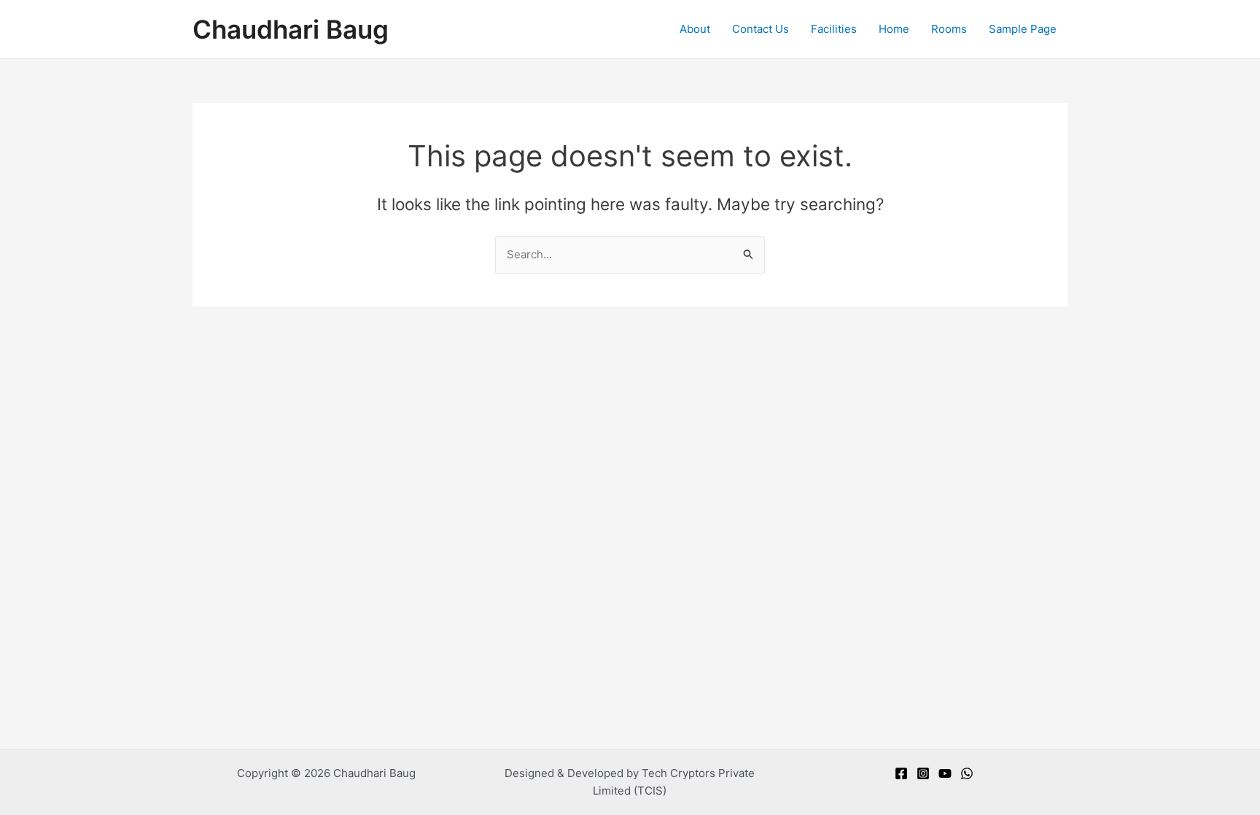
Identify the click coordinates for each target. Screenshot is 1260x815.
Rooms (949, 29)
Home (894, 29)
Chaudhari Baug (290, 29)
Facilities (834, 29)
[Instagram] (923, 773)
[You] (945, 773)
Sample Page (1023, 29)
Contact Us (760, 29)
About (695, 29)
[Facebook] (901, 773)
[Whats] (966, 773)
